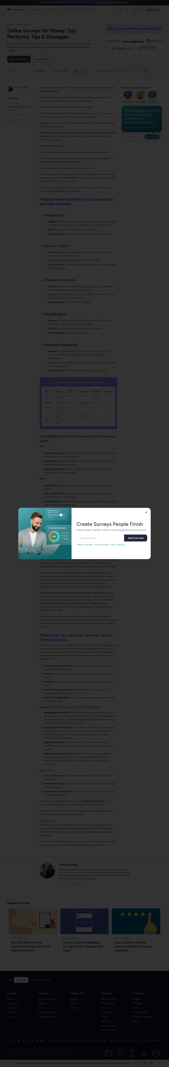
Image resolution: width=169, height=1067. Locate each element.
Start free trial (135, 538)
